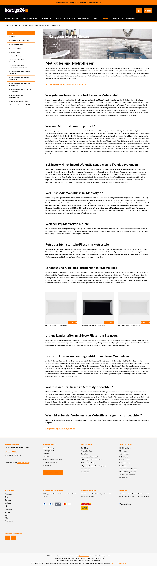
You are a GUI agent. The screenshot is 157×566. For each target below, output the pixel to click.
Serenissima (9, 521)
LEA (6, 515)
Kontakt (46, 453)
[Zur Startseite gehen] (16, 10)
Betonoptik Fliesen (16, 44)
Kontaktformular (23, 463)
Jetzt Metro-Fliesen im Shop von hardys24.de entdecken (65, 84)
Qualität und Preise (50, 462)
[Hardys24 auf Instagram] (7, 538)
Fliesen (12, 36)
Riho (6, 518)
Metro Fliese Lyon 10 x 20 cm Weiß (56, 325)
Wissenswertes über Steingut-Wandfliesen (19, 78)
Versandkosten (86, 451)
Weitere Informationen (118, 563)
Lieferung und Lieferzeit (89, 457)
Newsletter (47, 465)
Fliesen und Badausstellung (52, 459)
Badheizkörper (124, 460)
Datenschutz (85, 469)
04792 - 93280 (11, 452)
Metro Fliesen (15, 52)
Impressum (85, 472)
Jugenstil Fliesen (15, 48)
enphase (8, 503)
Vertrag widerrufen (52, 473)
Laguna (7, 512)
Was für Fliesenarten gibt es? (19, 40)
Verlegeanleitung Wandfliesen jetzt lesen (60, 429)
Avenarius (8, 494)
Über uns (46, 456)
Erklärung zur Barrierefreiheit (91, 460)
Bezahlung (84, 448)
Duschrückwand (124, 478)
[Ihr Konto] (139, 10)
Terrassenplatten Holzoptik (129, 469)
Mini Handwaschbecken (127, 475)
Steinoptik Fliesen (16, 56)
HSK (6, 506)
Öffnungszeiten (48, 450)
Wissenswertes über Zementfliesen (16, 96)
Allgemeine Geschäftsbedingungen (93, 466)
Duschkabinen (124, 466)
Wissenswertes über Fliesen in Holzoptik (19, 72)
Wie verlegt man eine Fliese (19, 101)
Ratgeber (13, 33)
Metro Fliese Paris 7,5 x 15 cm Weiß (129, 325)
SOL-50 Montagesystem (127, 472)
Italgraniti (8, 509)
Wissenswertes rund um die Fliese (21, 105)
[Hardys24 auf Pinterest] (13, 538)
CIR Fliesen (123, 451)
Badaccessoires (124, 463)
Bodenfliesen (123, 457)
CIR (6, 497)
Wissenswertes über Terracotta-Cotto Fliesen (20, 90)
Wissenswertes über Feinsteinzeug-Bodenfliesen (18, 67)
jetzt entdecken (95, 2)
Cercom (8, 500)
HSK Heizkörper (125, 448)
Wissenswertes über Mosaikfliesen (16, 61)
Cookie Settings (48, 448)
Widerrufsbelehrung (88, 463)
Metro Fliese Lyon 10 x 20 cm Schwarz (93, 325)
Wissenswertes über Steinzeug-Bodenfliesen (20, 84)
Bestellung (84, 454)
